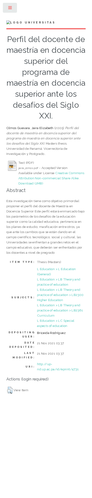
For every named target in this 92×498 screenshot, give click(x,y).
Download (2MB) (30, 183)
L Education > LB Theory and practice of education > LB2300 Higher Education (60, 295)
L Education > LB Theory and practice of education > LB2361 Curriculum (60, 310)
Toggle (10, 9)
